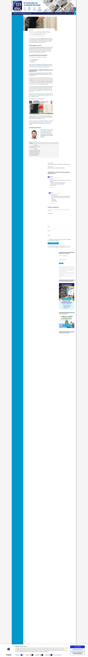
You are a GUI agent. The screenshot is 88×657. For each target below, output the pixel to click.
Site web (49, 235)
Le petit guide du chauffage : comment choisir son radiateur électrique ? (59, 164)
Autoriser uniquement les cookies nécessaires (77, 653)
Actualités (56, 13)
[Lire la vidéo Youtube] (41, 107)
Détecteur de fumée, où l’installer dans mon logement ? (56, 167)
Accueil (48, 13)
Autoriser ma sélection (77, 649)
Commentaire (50, 213)
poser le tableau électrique (41, 93)
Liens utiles (65, 13)
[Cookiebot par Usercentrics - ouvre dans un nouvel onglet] (8, 655)
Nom (49, 226)
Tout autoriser (77, 646)
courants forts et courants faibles (39, 49)
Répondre (52, 187)
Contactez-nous (70, 13)
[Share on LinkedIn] (20, 46)
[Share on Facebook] (20, 37)
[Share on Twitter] (20, 40)
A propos (51, 13)
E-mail (49, 230)
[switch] (31, 655)
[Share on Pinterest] (20, 43)
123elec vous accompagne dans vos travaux (22, 13)
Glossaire (60, 13)
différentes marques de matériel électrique (38, 66)
